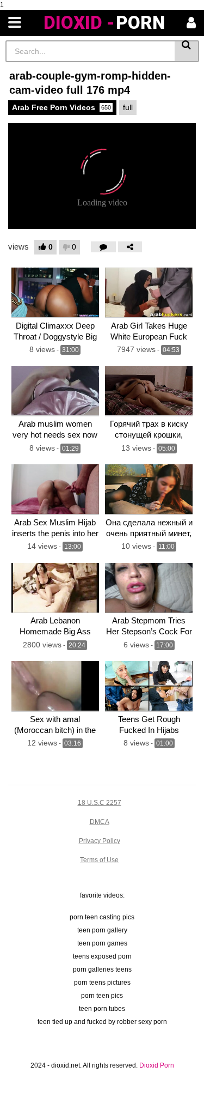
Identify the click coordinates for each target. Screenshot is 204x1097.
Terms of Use (99, 860)
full (128, 107)
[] (187, 51)
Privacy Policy (99, 841)
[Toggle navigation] (14, 23)
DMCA (99, 822)
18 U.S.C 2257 (99, 803)
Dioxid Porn (156, 1065)
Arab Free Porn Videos (61, 107)
